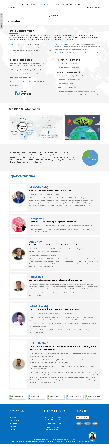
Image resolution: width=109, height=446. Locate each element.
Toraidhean (30, 4)
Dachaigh (21, 4)
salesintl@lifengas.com (52, 429)
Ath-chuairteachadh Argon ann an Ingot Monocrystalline (41, 441)
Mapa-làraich (64, 439)
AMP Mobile (72, 439)
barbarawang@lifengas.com (53, 427)
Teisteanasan (13, 423)
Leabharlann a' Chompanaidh (58, 4)
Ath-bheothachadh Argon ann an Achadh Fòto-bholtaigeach (70, 441)
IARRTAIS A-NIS (82, 417)
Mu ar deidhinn (41, 4)
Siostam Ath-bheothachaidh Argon (19, 441)
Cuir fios (49, 10)
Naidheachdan (75, 4)
